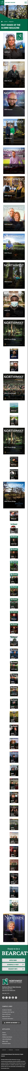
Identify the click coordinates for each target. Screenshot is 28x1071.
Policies (17, 1050)
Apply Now (13, 960)
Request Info (12, 969)
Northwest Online (6, 1043)
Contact (4, 1050)
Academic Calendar (7, 1010)
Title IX (21, 1064)
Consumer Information (7, 1018)
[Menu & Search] (26, 2)
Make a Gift (5, 1041)
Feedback (11, 1050)
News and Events (6, 1014)
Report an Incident (12, 1022)
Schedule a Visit (13, 965)
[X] (6, 998)
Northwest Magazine (10, 2)
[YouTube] (13, 998)
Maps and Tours (6, 1016)
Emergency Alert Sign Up (8, 1012)
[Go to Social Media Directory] (16, 998)
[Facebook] (3, 998)
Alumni (5, 21)
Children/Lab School (7, 1037)
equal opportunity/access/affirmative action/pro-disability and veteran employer (13, 1061)
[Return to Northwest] (2, 2)
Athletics (4, 1034)
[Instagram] (10, 998)
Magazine (11, 21)
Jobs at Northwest (6, 1039)
